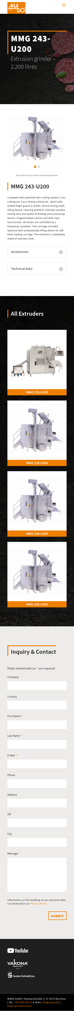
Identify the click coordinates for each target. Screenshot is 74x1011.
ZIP (9, 814)
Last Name (14, 735)
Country (12, 696)
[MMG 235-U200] (37, 430)
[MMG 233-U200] (37, 359)
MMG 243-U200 (37, 604)
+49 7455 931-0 (22, 1002)
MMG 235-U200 (37, 463)
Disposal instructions (19, 1006)
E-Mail (12, 755)
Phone (11, 775)
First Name (14, 716)
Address (12, 794)
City (9, 833)
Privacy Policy (38, 903)
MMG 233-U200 (37, 392)
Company (13, 677)
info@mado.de (50, 1002)
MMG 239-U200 (37, 533)
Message (13, 853)
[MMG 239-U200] (37, 500)
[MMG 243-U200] (37, 571)
